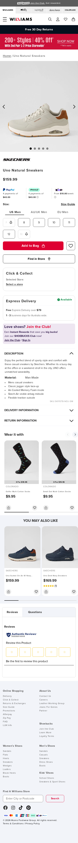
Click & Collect (11, 700)
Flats (5, 755)
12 (9, 234)
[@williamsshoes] (21, 808)
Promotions (9, 711)
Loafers (7, 769)
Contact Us (45, 696)
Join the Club (46, 729)
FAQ (5, 722)
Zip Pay (7, 718)
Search (55, 798)
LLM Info (7, 725)
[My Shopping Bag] (73, 19)
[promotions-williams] (39, 48)
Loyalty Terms (46, 736)
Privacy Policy (32, 824)
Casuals (43, 755)
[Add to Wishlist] (70, 245)
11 (69, 222)
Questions (35, 612)
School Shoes (46, 778)
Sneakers (8, 762)
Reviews (12, 612)
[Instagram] (13, 808)
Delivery (7, 696)
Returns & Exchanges (14, 703)
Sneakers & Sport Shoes (52, 782)
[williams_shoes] (28, 808)
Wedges (7, 766)
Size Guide (9, 707)
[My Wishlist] (65, 19)
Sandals (7, 751)
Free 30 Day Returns (39, 29)
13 (21, 234)
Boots (6, 777)
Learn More (45, 733)
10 (54, 222)
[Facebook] (5, 808)
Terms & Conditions (13, 824)
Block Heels (9, 773)
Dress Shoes (46, 762)
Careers (43, 700)
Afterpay (7, 714)
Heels (6, 758)
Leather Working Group (52, 703)
